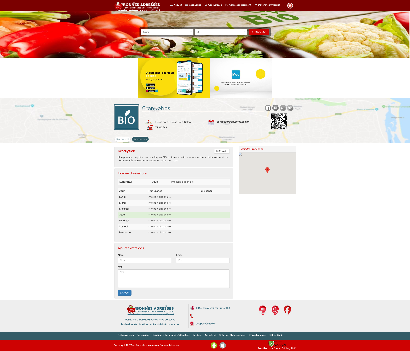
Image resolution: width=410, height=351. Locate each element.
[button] (167, 32)
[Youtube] (262, 310)
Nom (120, 255)
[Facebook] (287, 310)
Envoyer (124, 293)
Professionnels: (129, 324)
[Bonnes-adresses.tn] (137, 5)
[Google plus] (275, 310)
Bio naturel (122, 139)
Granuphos (140, 139)
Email (179, 255)
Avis (120, 267)
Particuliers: (132, 319)
